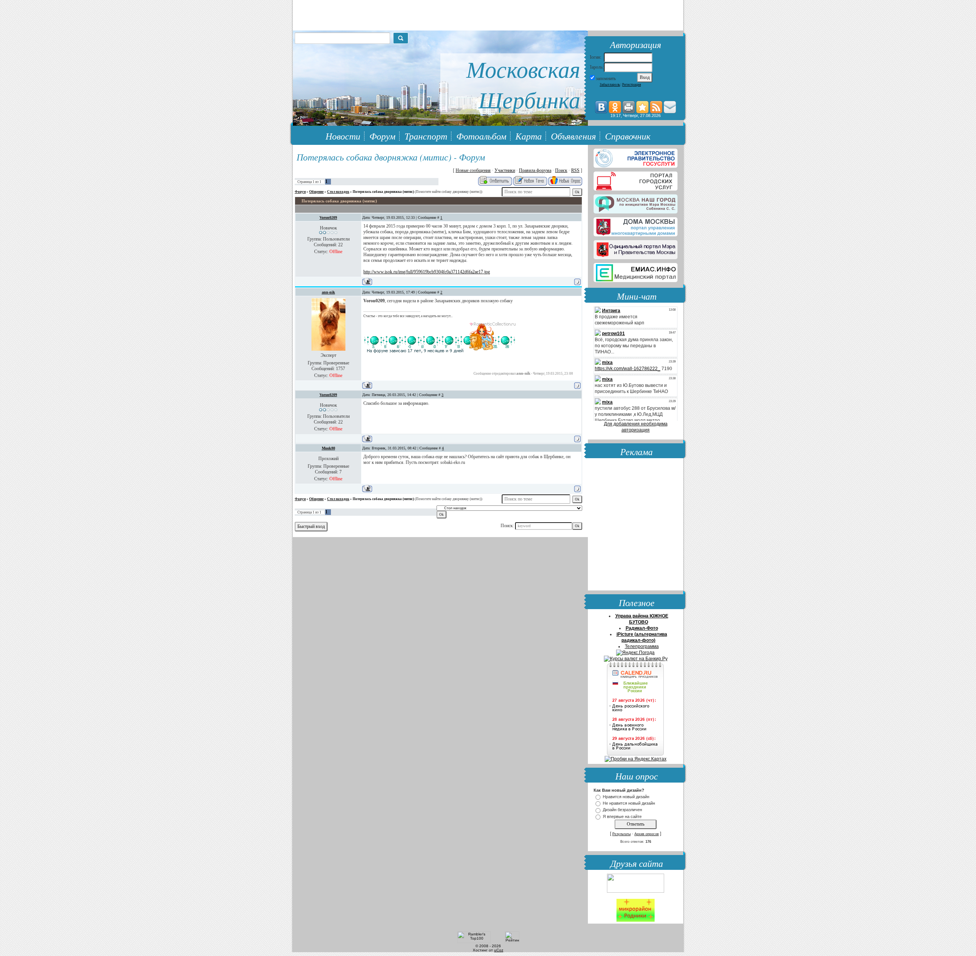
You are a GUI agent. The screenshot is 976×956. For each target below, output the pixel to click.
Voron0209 (328, 217)
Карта (528, 136)
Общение (316, 192)
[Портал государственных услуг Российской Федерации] (635, 156)
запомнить (606, 78)
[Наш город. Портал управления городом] (635, 202)
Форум (382, 136)
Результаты (621, 834)
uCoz (498, 950)
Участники (504, 170)
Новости (343, 136)
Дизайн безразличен (622, 810)
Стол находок (338, 192)
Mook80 (328, 448)
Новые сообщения (473, 170)
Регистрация (631, 85)
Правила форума (535, 170)
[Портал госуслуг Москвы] (635, 179)
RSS (575, 170)
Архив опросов (646, 834)
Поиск (561, 170)
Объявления (573, 136)
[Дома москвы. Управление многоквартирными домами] (635, 225)
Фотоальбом (481, 136)
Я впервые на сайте (622, 816)
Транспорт (426, 136)
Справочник (627, 136)
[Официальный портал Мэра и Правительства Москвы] (635, 248)
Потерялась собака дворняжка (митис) (383, 192)
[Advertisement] (635, 525)
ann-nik (328, 292)
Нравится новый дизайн (626, 796)
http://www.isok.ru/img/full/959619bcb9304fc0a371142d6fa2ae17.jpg (426, 271)
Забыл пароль (610, 85)
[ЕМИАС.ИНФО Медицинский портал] (635, 271)
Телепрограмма (642, 646)
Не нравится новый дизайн (629, 803)
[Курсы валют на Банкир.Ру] (636, 658)
